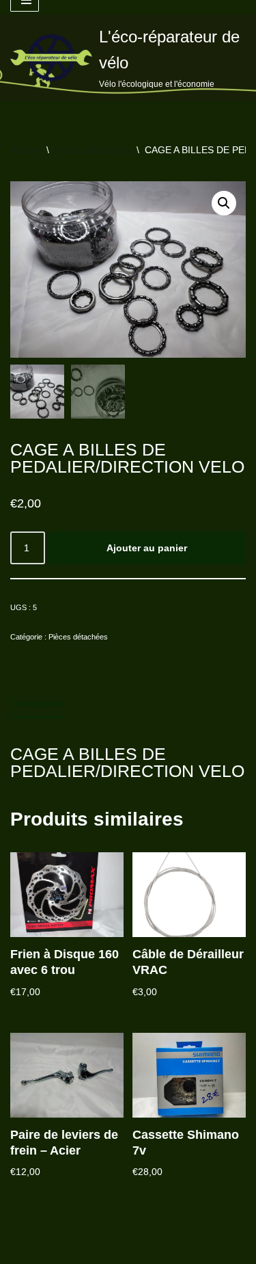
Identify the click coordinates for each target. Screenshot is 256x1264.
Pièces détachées (93, 149)
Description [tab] (37, 703)
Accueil (25, 149)
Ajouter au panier (146, 547)
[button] (224, 203)
